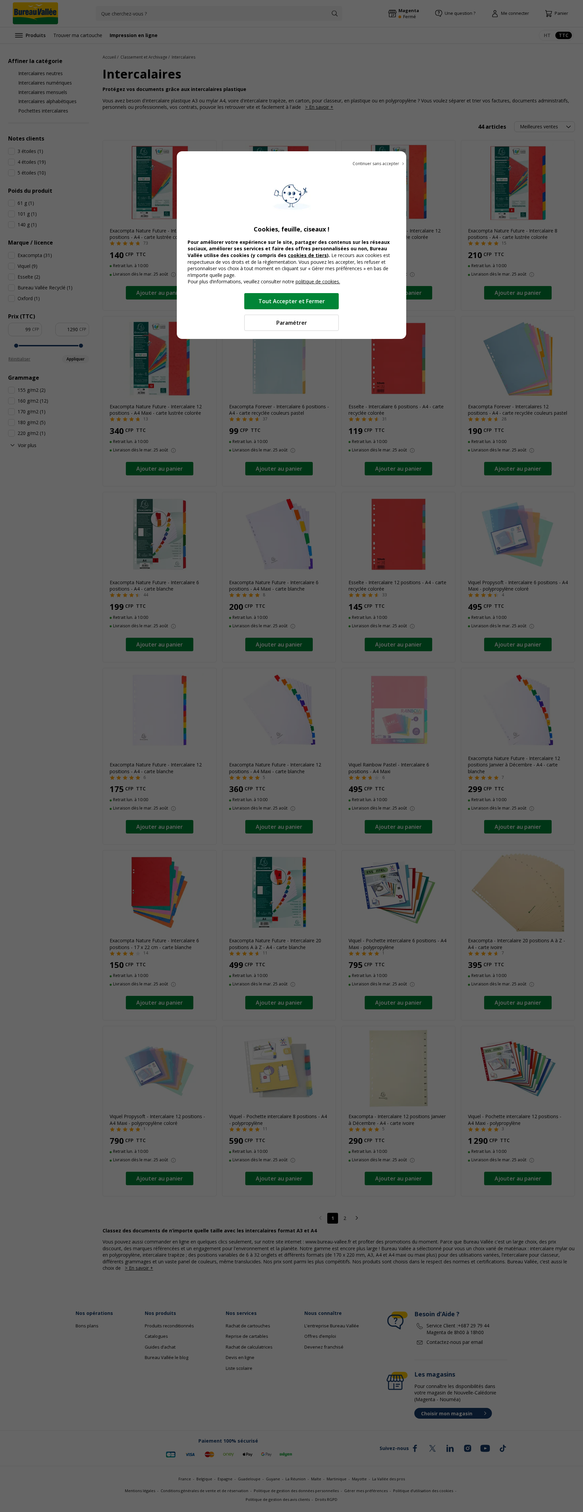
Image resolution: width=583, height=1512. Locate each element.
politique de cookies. (318, 281)
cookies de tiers (307, 255)
